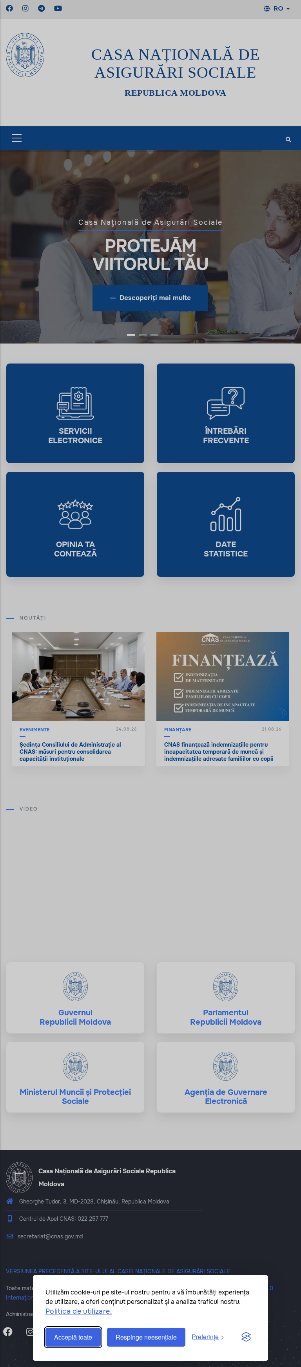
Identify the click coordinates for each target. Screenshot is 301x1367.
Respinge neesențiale (146, 1337)
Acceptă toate (73, 1337)
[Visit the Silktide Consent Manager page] (246, 1337)
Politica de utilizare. (78, 1311)
